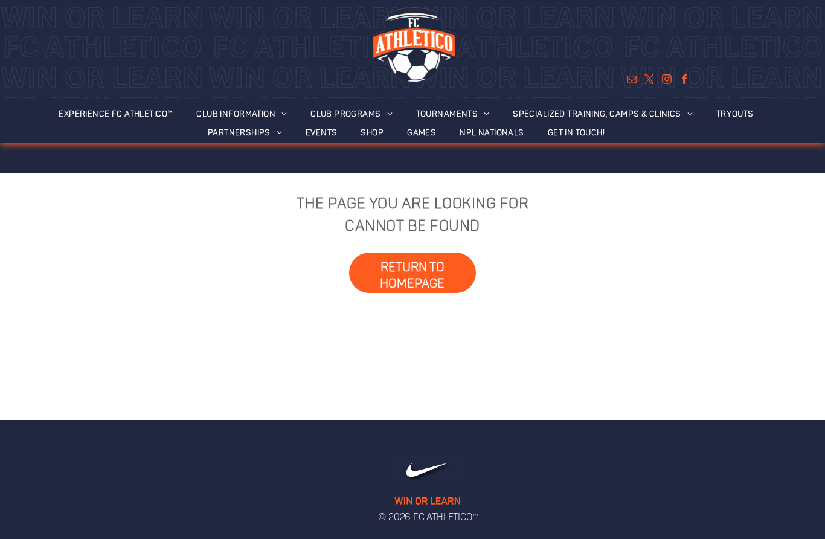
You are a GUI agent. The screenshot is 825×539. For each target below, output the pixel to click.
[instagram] (666, 81)
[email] (631, 81)
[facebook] (684, 81)
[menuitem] (122, 111)
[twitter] (648, 81)
